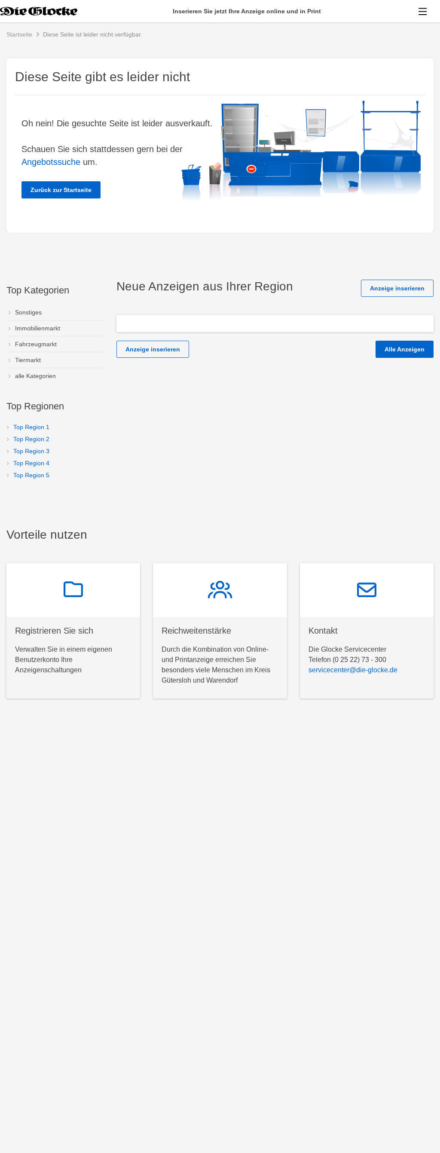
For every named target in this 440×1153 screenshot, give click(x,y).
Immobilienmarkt (37, 328)
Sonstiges (28, 312)
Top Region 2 (31, 439)
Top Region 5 (31, 475)
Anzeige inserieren (397, 288)
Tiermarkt (28, 360)
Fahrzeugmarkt (36, 344)
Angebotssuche (50, 162)
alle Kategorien (35, 375)
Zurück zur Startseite (61, 189)
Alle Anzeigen (405, 349)
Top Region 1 (31, 427)
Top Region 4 (31, 463)
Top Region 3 (31, 451)
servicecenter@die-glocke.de (353, 670)
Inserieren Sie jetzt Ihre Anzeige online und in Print (247, 11)
